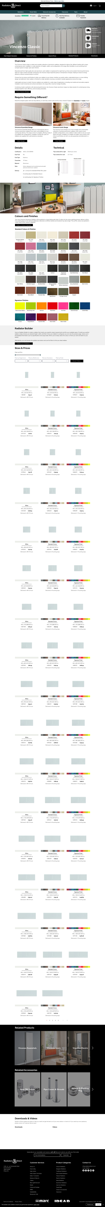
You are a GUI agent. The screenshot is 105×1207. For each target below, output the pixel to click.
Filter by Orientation (47, 357)
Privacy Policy (18, 1201)
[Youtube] (91, 1170)
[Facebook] (83, 1170)
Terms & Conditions (8, 1201)
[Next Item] (102, 198)
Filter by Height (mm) (20, 357)
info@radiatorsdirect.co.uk (88, 1166)
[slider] (15, 354)
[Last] (67, 1020)
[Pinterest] (93, 1170)
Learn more (36, 1204)
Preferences (90, 1204)
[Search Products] (63, 5)
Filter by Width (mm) (34, 357)
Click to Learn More (59, 1)
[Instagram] (86, 1170)
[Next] (63, 1020)
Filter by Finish (59, 357)
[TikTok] (88, 1170)
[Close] (103, 1204)
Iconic (83, 100)
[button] (20, 12)
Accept (98, 1204)
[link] (100, 6)
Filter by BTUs (18, 352)
